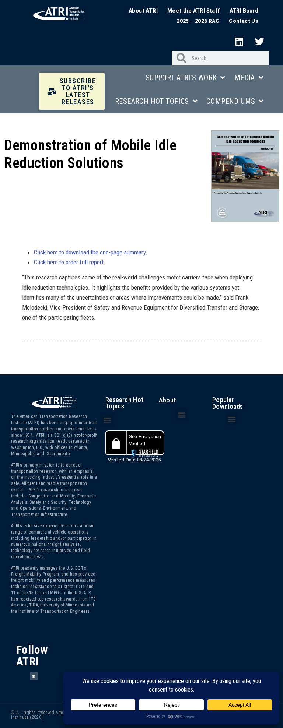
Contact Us (243, 21)
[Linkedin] (239, 41)
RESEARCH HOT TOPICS (152, 101)
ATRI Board (244, 11)
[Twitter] (260, 41)
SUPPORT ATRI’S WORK (181, 77)
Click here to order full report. (69, 262)
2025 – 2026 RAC (198, 21)
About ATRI (143, 11)
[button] (107, 420)
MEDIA (244, 77)
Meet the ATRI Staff (193, 11)
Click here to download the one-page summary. (90, 252)
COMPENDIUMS (230, 101)
